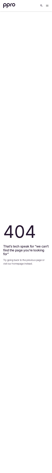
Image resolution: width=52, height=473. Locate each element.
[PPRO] (9, 6)
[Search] (41, 5)
